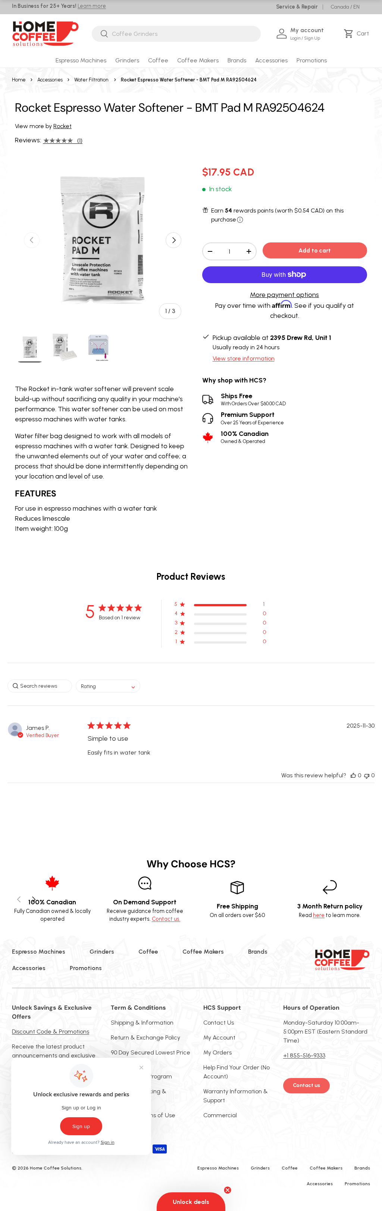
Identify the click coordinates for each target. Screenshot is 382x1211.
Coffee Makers (203, 951)
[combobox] (176, 34)
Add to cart (314, 250)
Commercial (220, 1115)
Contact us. (166, 919)
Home (19, 80)
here (319, 915)
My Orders (217, 1052)
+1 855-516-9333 (304, 1055)
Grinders (102, 951)
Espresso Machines (38, 951)
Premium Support (252, 418)
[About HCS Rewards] (240, 220)
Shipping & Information (142, 1022)
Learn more (92, 6)
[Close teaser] (227, 1190)
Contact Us (218, 1022)
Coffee (148, 951)
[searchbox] (39, 686)
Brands (257, 951)
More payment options (284, 295)
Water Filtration (91, 80)
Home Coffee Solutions (55, 1168)
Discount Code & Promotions (50, 1031)
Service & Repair (297, 6)
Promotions (312, 60)
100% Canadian (245, 437)
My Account (219, 1037)
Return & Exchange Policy (145, 1037)
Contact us (306, 1085)
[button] (357, 33)
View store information (244, 358)
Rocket (62, 126)
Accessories (50, 80)
